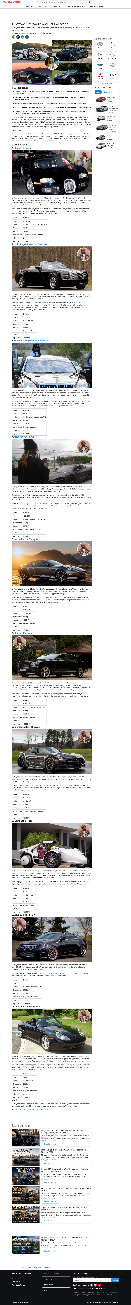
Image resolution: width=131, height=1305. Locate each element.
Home (14, 1267)
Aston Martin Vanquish (26, 539)
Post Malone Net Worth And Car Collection (36, 1110)
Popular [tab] (107, 92)
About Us (15, 1278)
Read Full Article (50, 1144)
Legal (45, 1290)
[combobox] (38, 2)
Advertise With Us (18, 1285)
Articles (21, 1267)
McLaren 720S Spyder (25, 436)
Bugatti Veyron (22, 148)
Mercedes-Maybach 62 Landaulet (31, 340)
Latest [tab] (98, 92)
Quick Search (48, 1285)
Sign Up (115, 1280)
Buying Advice (48, 1279)
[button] (30, 6)
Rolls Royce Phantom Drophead (31, 244)
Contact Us (16, 1282)
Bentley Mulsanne (24, 633)
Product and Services (51, 1273)
